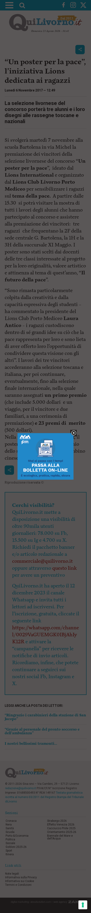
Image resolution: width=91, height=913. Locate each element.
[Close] (73, 433)
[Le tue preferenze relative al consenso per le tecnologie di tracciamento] (82, 904)
